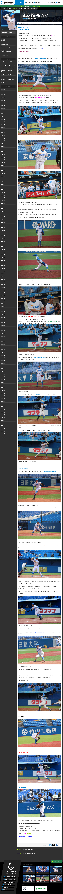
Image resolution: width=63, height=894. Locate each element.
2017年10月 (3, 374)
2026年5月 (3, 97)
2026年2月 (3, 105)
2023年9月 (3, 184)
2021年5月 (3, 260)
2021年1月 (3, 271)
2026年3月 (3, 102)
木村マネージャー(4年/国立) (40, 58)
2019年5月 (3, 322)
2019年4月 (3, 325)
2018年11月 (3, 338)
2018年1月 (3, 366)
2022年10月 (3, 214)
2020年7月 (3, 287)
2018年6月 (3, 352)
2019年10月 (3, 309)
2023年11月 (3, 178)
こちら (33, 58)
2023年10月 (3, 181)
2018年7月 (3, 349)
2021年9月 (3, 249)
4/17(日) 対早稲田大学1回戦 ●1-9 (24, 51)
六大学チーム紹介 (37, 2)
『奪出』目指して (30, 849)
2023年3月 (3, 200)
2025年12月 (3, 111)
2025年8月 (3, 121)
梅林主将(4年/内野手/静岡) (25, 430)
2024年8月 (3, 154)
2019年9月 (3, 311)
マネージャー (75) (11, 65)
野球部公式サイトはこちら (7, 32)
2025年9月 (3, 119)
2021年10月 (3, 246)
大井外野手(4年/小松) (52, 321)
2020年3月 (3, 295)
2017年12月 (3, 368)
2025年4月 (3, 132)
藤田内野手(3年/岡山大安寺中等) (40, 545)
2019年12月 (3, 303)
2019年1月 (3, 333)
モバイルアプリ (46, 2)
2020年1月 (3, 300)
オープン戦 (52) (11, 61)
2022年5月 (3, 227)
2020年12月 (3, 273)
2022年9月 (3, 216)
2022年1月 (3, 238)
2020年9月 (3, 281)
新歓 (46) (2, 74)
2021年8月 (3, 252)
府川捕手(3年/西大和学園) (23, 680)
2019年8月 (3, 314)
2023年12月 (3, 176)
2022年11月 (3, 211)
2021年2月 (3, 268)
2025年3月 (3, 135)
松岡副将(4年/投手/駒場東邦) (50, 471)
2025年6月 (3, 127)
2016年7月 (3, 414)
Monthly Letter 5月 (31, 853)
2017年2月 (3, 395)
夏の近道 (29, 833)
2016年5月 (3, 420)
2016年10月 (3, 406)
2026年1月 (3, 108)
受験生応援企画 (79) (3, 71)
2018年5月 (3, 355)
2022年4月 (3, 230)
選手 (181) (3, 79)
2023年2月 (3, 203)
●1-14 (25, 468)
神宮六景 (58, 2)
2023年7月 (3, 189)
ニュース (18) (3, 65)
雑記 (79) (2, 82)
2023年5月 (3, 195)
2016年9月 (3, 409)
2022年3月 (3, 233)
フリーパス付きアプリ (27, 6)
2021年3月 (3, 265)
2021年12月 (3, 241)
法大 (9, 8)
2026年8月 (3, 89)
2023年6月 (3, 192)
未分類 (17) (10, 74)
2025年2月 (3, 138)
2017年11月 (3, 371)
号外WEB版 (52, 2)
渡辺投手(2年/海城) (35, 217)
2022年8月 (3, 219)
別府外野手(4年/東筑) (39, 394)
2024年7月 (3, 157)
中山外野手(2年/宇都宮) (23, 752)
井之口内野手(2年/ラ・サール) (33, 316)
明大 (3, 8)
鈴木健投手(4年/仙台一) (53, 55)
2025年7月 (3, 124)
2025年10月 (3, 116)
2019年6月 (3, 319)
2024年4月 (3, 165)
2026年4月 (3, 100)
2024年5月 (3, 162)
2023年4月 (3, 197)
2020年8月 (3, 284)
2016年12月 (3, 401)
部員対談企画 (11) (11, 79)
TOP (19, 23)
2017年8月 (3, 379)
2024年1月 (3, 173)
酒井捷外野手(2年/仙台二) (39, 97)
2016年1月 (3, 431)
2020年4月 (3, 292)
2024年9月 (3, 151)
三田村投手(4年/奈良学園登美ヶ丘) (38, 632)
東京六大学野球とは (29, 2)
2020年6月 (3, 290)
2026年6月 (3, 94)
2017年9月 (3, 376)
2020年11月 (3, 276)
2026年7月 (3, 92)
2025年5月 (3, 130)
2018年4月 (3, 357)
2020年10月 (3, 279)
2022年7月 (3, 222)
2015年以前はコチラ (4, 433)
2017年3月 (3, 393)
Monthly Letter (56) (4, 62)
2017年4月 (3, 390)
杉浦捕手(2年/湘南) (22, 787)
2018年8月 (3, 347)
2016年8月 (3, 412)
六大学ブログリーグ (19, 2)
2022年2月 (3, 235)
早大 (26, 8)
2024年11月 (3, 146)
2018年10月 (3, 341)
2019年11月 (3, 306)
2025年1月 (3, 140)
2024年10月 (3, 149)
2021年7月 (3, 254)
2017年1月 (3, 398)
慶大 (34, 8)
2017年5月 (3, 387)
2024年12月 (3, 143)
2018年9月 (3, 344)
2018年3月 (3, 360)
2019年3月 (3, 328)
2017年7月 (3, 382)
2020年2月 (3, 298)
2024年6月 (3, 159)
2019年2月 (3, 330)
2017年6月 (3, 385)
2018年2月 (3, 363)
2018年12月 (3, 336)
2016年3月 (3, 425)
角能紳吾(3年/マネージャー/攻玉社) (25, 836)
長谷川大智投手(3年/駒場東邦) (40, 357)
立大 (20, 8)
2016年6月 (3, 417)
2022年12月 (3, 208)
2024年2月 (3, 170)
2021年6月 (3, 257)
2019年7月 (3, 317)
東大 (15, 8)
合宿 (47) (10, 70)
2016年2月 (3, 428)
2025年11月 (3, 113)
